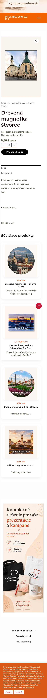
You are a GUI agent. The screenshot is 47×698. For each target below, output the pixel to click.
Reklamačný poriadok (23, 636)
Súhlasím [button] (8, 692)
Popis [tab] (3, 167)
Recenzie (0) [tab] (6, 173)
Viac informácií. (28, 687)
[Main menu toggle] (38, 18)
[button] (17, 17)
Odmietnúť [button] (18, 692)
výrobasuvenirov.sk (23, 3)
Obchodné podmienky (23, 642)
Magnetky (13, 103)
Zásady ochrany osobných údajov (23, 630)
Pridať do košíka (14, 152)
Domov (4, 103)
